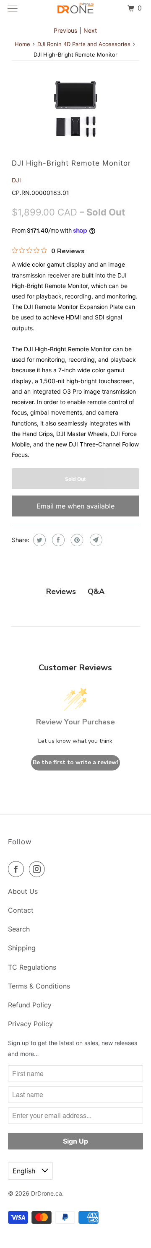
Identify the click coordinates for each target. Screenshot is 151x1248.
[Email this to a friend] (95, 540)
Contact (21, 910)
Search (19, 929)
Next (90, 30)
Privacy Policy (30, 1024)
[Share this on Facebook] (57, 540)
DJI (16, 180)
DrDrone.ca (46, 1193)
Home (22, 44)
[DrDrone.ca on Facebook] (17, 869)
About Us (23, 891)
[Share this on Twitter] (38, 540)
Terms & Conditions (39, 986)
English (25, 1171)
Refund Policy (30, 1005)
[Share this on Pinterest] (76, 540)
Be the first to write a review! (75, 762)
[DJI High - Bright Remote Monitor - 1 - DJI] (76, 108)
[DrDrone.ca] (75, 8)
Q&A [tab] (96, 591)
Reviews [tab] (61, 591)
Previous (65, 30)
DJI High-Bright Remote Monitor (71, 163)
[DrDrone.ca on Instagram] (38, 869)
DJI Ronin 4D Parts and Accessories (83, 44)
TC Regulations (32, 967)
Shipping (22, 948)
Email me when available (75, 506)
